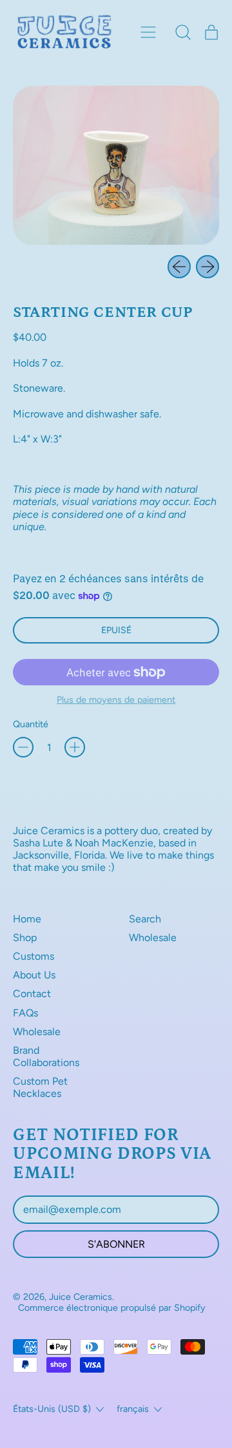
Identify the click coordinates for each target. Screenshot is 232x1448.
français (133, 1409)
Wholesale (37, 1031)
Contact (32, 993)
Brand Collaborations (46, 1056)
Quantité (30, 724)
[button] (183, 32)
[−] (23, 747)
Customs (33, 956)
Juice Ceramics (80, 1296)
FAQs (25, 1013)
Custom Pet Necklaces (40, 1087)
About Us (34, 975)
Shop (25, 937)
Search (145, 919)
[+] (74, 747)
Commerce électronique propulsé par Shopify (112, 1307)
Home (27, 919)
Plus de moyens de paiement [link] (116, 699)
